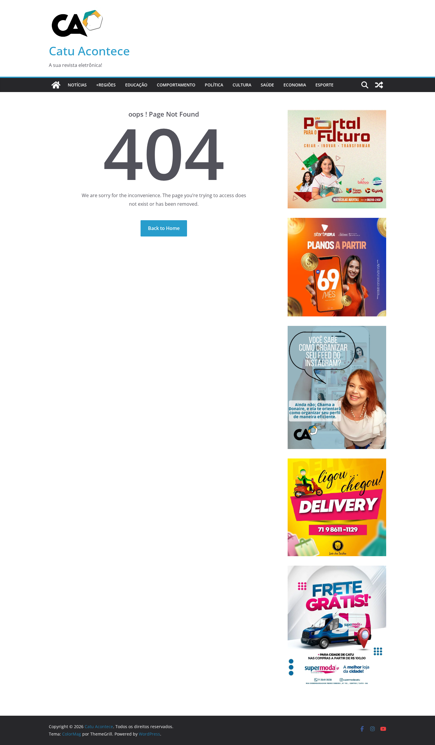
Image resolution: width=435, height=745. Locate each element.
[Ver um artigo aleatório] (379, 85)
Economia (294, 85)
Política (214, 85)
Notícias (77, 85)
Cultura (242, 85)
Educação (136, 85)
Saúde (267, 85)
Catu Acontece (89, 51)
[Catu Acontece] (56, 85)
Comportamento (176, 85)
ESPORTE (324, 85)
